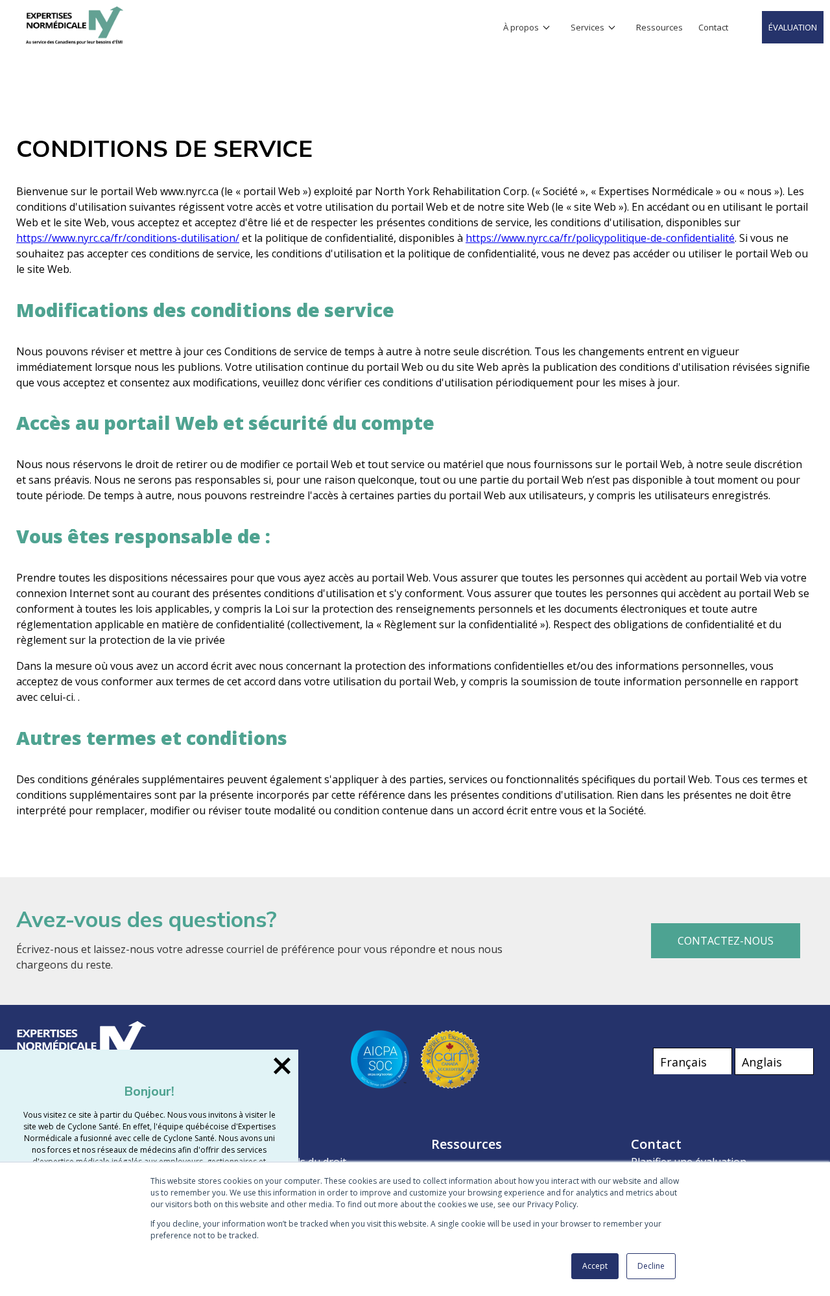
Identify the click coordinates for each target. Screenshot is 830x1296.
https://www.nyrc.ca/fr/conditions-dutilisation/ (127, 238)
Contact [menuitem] (713, 27)
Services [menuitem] (587, 27)
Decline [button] (651, 1265)
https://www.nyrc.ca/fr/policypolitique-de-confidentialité (600, 238)
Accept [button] (595, 1265)
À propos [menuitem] (521, 27)
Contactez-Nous (726, 941)
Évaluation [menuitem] (792, 27)
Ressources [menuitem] (659, 27)
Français (683, 1062)
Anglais (762, 1062)
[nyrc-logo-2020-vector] (74, 41)
